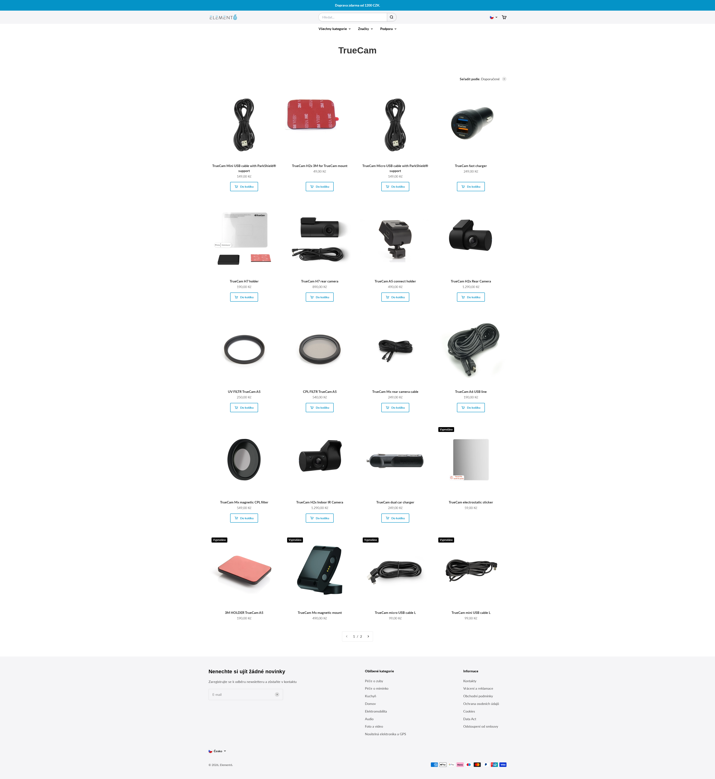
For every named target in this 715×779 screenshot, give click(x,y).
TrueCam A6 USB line (471, 392)
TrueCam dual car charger (395, 502)
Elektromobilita (376, 711)
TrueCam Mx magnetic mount (320, 613)
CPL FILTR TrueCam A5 (320, 392)
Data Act (469, 719)
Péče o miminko (376, 688)
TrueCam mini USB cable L (471, 613)
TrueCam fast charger (471, 166)
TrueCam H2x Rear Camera (471, 281)
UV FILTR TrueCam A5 (244, 392)
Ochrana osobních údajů (481, 704)
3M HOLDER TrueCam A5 (244, 613)
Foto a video (374, 726)
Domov (370, 704)
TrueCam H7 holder (244, 281)
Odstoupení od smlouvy (480, 726)
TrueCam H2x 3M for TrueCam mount (319, 166)
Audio (369, 719)
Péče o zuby (374, 681)
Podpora (386, 29)
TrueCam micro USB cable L (395, 613)
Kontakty (469, 681)
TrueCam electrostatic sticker (471, 502)
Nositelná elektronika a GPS (385, 734)
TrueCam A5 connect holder (395, 281)
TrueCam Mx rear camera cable (395, 392)
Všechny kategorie (333, 29)
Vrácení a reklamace (478, 688)
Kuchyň (370, 696)
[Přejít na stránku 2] (368, 636)
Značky (363, 29)
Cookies (469, 711)
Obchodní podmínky (478, 696)
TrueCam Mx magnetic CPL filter (244, 502)
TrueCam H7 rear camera (319, 281)
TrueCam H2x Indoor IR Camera (319, 502)
